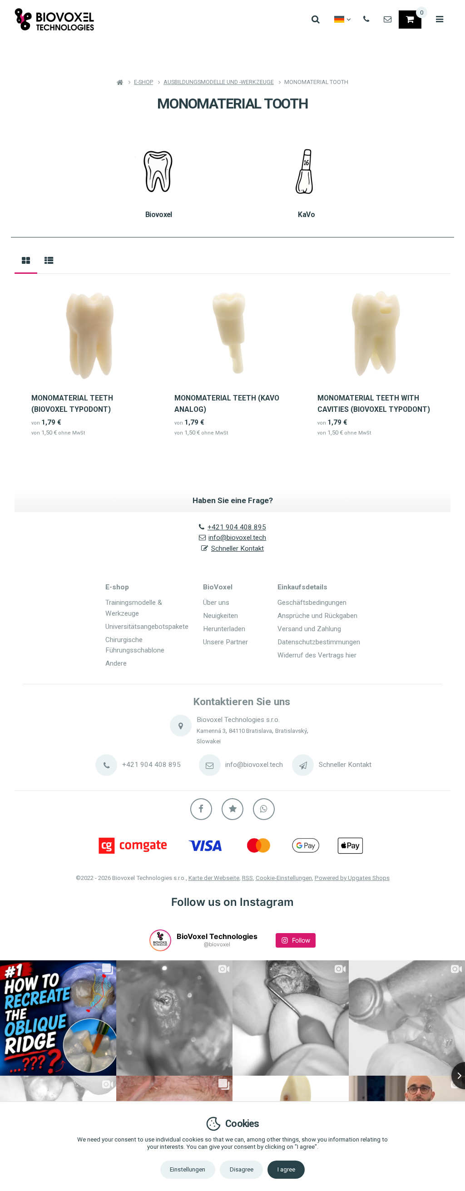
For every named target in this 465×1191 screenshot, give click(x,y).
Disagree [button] (241, 1169)
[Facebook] (201, 809)
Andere (116, 663)
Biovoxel (158, 214)
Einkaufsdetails (302, 587)
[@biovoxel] (160, 940)
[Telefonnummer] (366, 19)
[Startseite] (54, 19)
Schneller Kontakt (237, 548)
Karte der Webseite (213, 878)
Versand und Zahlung (309, 629)
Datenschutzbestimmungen (318, 642)
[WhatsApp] (264, 809)
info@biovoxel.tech (237, 538)
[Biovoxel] (158, 171)
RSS (247, 878)
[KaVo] (306, 171)
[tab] (26, 261)
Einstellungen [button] (187, 1169)
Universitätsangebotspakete (146, 627)
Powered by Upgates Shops (352, 878)
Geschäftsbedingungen (311, 602)
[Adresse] (181, 725)
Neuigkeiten (220, 616)
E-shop (117, 587)
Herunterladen (224, 629)
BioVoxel (217, 587)
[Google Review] (232, 809)
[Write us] (303, 765)
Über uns (216, 602)
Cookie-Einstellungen (284, 878)
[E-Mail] (387, 19)
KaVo (306, 214)
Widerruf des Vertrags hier (316, 655)
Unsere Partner (225, 642)
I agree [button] (286, 1169)
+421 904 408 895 (237, 527)
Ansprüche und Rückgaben (317, 616)
